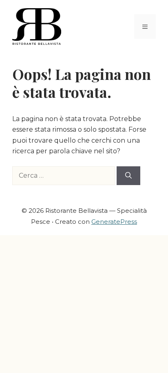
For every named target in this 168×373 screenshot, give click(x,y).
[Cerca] (128, 175)
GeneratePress (114, 221)
